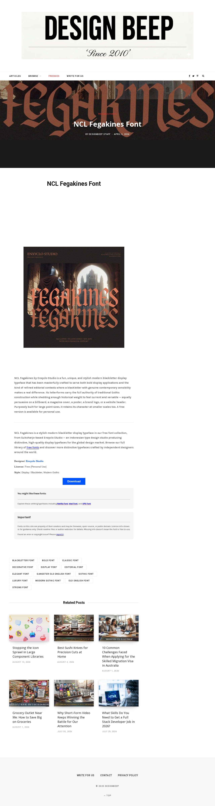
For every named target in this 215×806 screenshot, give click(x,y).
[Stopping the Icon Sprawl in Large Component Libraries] (29, 628)
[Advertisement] (74, 216)
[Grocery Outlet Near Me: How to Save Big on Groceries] (29, 693)
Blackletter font (23, 560)
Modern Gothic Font (48, 580)
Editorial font (74, 567)
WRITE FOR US (75, 76)
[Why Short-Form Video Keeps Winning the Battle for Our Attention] (74, 693)
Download (74, 481)
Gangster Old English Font (54, 574)
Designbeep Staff (99, 134)
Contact (106, 775)
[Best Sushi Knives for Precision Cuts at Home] (74, 628)
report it (59, 534)
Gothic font (86, 574)
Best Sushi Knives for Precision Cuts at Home (72, 652)
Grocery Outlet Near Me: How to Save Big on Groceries (27, 717)
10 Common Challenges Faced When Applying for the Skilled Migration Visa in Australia (118, 656)
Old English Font (79, 580)
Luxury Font (20, 580)
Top (108, 795)
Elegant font (20, 574)
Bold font (48, 560)
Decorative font (22, 567)
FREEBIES (54, 76)
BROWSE (33, 76)
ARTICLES (15, 76)
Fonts (113, 114)
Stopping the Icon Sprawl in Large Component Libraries (28, 652)
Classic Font (70, 560)
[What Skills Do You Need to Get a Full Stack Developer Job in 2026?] (119, 693)
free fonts (33, 447)
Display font (49, 567)
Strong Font (20, 587)
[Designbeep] (108, 36)
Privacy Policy (128, 775)
